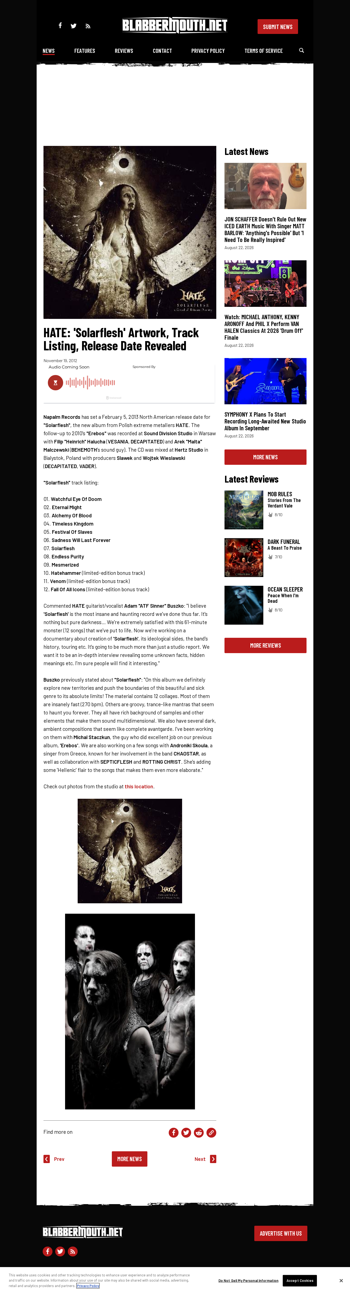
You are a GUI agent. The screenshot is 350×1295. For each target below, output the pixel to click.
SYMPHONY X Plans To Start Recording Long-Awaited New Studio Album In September (265, 421)
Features (84, 50)
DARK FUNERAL (284, 541)
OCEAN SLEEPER (285, 589)
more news (265, 456)
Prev (59, 1159)
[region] (175, 1281)
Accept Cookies (300, 1280)
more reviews (265, 645)
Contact (162, 50)
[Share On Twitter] (186, 1133)
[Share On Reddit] (199, 1133)
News (49, 50)
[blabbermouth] (175, 31)
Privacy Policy (208, 50)
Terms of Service (263, 50)
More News (129, 1158)
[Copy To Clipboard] (211, 1133)
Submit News (278, 26)
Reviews (124, 50)
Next (200, 1159)
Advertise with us (281, 1233)
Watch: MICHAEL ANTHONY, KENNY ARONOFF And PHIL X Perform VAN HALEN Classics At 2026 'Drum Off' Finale (263, 327)
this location (139, 786)
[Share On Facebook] (174, 1133)
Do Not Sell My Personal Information (248, 1280)
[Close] (341, 1281)
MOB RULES (280, 494)
